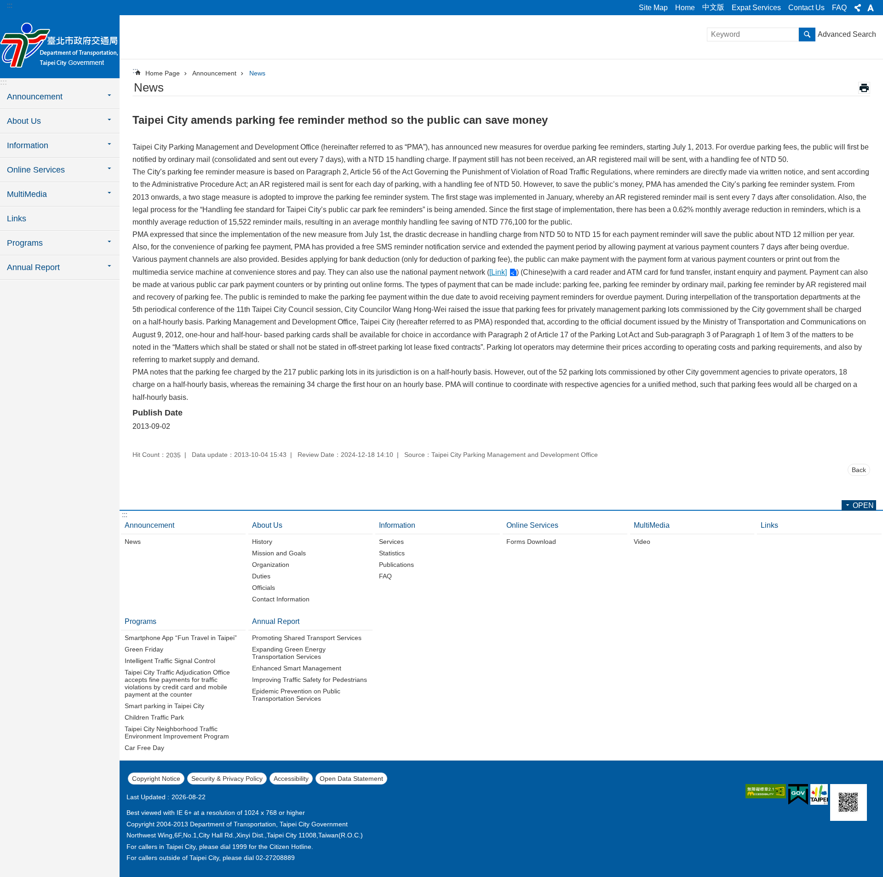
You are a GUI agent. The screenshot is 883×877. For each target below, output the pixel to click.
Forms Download (531, 541)
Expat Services (756, 8)
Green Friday (144, 649)
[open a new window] (765, 791)
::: (9, 5)
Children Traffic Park (154, 717)
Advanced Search (847, 34)
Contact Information (281, 599)
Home (685, 8)
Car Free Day (144, 747)
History (262, 541)
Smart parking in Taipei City (164, 706)
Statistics (392, 553)
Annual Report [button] (33, 267)
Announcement (214, 73)
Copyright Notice (156, 778)
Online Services (532, 525)
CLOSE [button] (857, 7)
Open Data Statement (351, 778)
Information (397, 525)
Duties (261, 576)
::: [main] (135, 71)
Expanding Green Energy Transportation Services (289, 653)
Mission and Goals (279, 553)
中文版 (713, 7)
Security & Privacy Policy (227, 778)
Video (642, 541)
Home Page (162, 73)
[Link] (498, 272)
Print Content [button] (864, 88)
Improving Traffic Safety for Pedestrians (309, 679)
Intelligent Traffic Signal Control (170, 660)
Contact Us (806, 8)
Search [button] (807, 34)
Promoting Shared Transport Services (306, 637)
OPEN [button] (863, 505)
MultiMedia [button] (27, 194)
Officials (263, 587)
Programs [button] (25, 243)
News (257, 73)
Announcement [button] (35, 96)
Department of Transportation (60, 46)
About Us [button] (24, 121)
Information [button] (27, 145)
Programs (140, 621)
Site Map (653, 8)
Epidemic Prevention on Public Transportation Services (296, 694)
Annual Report (275, 621)
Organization (270, 564)
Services (391, 541)
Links (16, 218)
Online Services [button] (36, 169)
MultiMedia (652, 525)
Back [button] (859, 469)
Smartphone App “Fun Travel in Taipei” (181, 637)
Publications (396, 564)
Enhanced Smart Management (296, 668)
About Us (267, 525)
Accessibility (291, 778)
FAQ (839, 8)
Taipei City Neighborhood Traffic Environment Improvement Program (177, 732)
